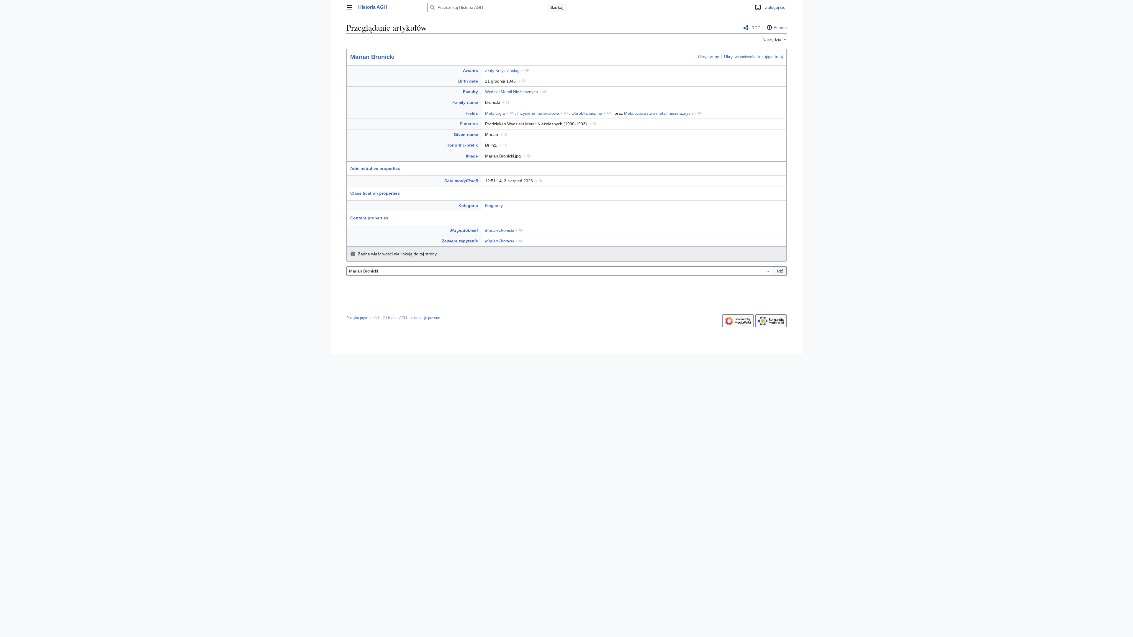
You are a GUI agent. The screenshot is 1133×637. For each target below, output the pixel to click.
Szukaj (557, 7)
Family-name (465, 102)
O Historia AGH (395, 318)
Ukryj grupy (708, 56)
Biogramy (494, 205)
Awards (470, 70)
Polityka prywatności (362, 318)
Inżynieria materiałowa (538, 113)
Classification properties (375, 193)
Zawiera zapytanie (460, 241)
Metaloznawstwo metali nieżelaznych (658, 113)
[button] (349, 7)
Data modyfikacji (461, 180)
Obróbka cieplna (587, 113)
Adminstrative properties (375, 168)
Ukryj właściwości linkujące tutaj (753, 56)
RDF (755, 27)
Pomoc (780, 27)
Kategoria (468, 205)
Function (469, 124)
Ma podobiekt (464, 230)
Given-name (466, 134)
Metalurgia (495, 113)
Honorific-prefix (462, 145)
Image (472, 156)
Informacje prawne (425, 318)
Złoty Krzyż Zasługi (502, 70)
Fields (472, 113)
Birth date (468, 81)
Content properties (369, 218)
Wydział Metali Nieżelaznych (511, 91)
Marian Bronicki (372, 57)
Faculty (470, 91)
